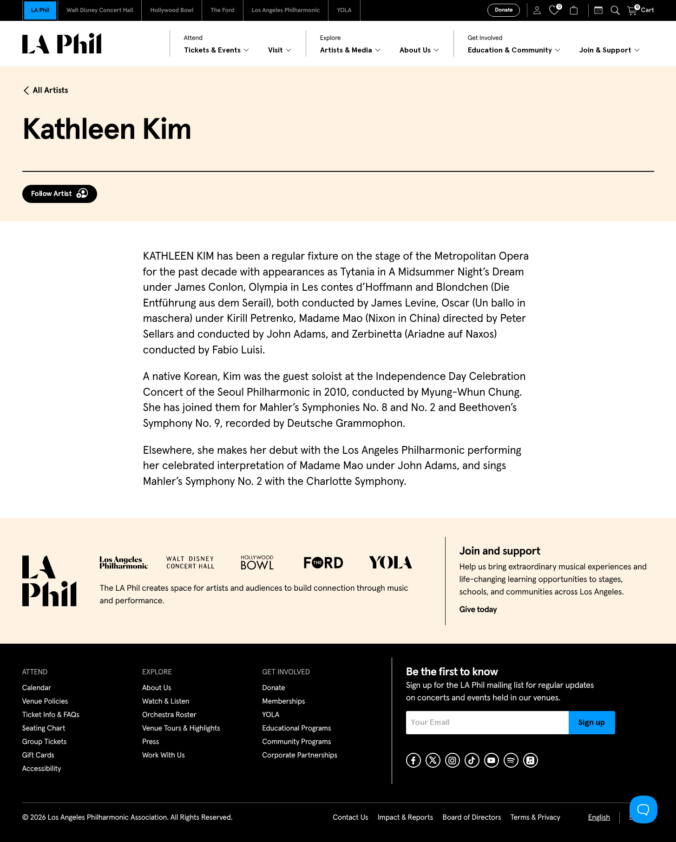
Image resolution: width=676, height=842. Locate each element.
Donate (503, 10)
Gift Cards (38, 755)
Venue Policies (45, 701)
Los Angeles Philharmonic (286, 10)
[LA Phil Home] (61, 43)
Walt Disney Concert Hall (99, 10)
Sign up (591, 722)
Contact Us (350, 818)
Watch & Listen (166, 701)
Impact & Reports (405, 818)
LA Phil (40, 10)
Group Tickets (44, 742)
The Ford (222, 10)
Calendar (37, 688)
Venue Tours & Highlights (181, 728)
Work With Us (163, 755)
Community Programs (296, 742)
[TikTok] (472, 760)
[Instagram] (452, 760)
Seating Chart (44, 728)
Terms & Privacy (535, 818)
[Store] (575, 10)
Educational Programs (296, 728)
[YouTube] (491, 760)
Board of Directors (471, 818)
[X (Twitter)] (433, 760)
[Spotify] (511, 760)
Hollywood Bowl (171, 10)
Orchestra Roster (169, 715)
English (599, 818)
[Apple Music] (530, 760)
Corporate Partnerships (299, 755)
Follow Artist (51, 193)
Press (150, 742)
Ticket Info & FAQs (50, 715)
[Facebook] (413, 760)
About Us (156, 688)
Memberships (283, 701)
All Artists (50, 90)
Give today (478, 610)
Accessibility (41, 769)
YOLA (344, 10)
